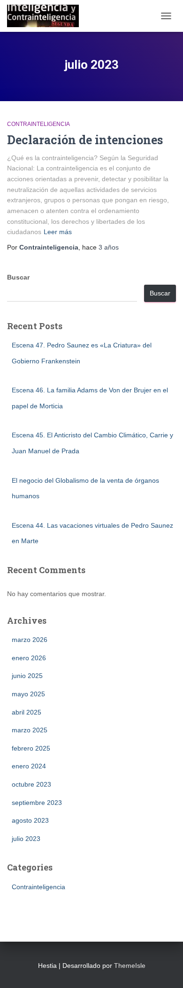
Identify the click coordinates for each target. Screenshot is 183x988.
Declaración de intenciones (85, 139)
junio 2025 (27, 675)
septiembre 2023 (37, 802)
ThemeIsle (129, 965)
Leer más (58, 232)
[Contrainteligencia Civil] (46, 16)
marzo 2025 (29, 730)
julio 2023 (26, 838)
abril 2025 (26, 712)
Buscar (18, 277)
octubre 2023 (31, 784)
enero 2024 (29, 766)
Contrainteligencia (38, 124)
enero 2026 (29, 658)
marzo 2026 (29, 639)
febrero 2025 (31, 748)
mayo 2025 (28, 694)
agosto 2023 (30, 820)
